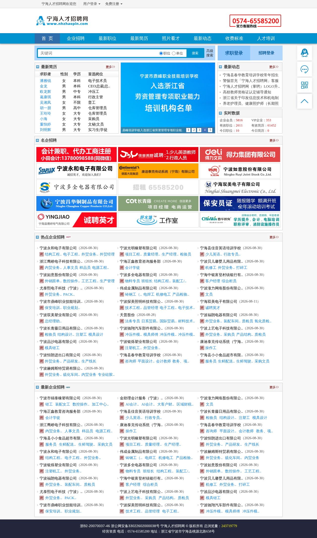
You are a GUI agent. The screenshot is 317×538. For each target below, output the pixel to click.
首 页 (47, 38)
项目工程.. (133, 254)
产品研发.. (71, 361)
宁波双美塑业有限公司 (58, 315)
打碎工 (241, 268)
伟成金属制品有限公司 (138, 288)
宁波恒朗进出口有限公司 (60, 355)
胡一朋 (45, 108)
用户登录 (90, 4)
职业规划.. (71, 308)
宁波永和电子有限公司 (58, 248)
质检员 (247, 321)
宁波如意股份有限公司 (58, 275)
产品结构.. (244, 334)
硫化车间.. (71, 375)
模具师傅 (150, 334)
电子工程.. (71, 254)
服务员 (210, 361)
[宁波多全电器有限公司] (76, 193)
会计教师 (163, 361)
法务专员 (132, 321)
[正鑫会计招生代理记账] (76, 161)
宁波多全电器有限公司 (138, 275)
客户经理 (212, 281)
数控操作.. (71, 281)
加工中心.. (100, 404)
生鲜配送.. (226, 361)
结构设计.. (65, 334)
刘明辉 (45, 130)
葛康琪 (45, 97)
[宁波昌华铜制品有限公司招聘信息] (76, 210)
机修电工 (163, 294)
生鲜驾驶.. (244, 361)
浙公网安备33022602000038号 (135, 526)
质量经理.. (151, 254)
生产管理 (107, 281)
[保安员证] (240, 210)
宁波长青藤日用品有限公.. (61, 328)
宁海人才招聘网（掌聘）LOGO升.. (251, 86)
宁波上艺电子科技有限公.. (221, 328)
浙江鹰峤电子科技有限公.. (61, 261)
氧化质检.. (263, 321)
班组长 (147, 281)
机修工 (210, 268)
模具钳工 (52, 348)
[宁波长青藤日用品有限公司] (158, 210)
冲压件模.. (133, 334)
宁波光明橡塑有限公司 (138, 248)
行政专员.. (232, 254)
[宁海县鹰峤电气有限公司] (76, 226)
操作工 (210, 348)
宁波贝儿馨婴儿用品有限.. (221, 261)
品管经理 (150, 308)
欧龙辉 (45, 92)
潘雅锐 (45, 81)
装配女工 (62, 404)
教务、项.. (180, 361)
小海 (43, 119)
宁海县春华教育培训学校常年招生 (251, 75)
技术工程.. (133, 308)
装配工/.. (179, 281)
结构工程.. (53, 254)
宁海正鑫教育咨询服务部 (140, 261)
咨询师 (130, 361)
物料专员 (132, 281)
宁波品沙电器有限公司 (58, 342)
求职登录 (234, 53)
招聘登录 (266, 53)
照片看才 (171, 38)
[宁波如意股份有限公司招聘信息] (240, 177)
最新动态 (202, 38)
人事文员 (70, 268)
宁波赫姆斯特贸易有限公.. (61, 368)
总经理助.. (53, 321)
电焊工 (149, 294)
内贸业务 (88, 375)
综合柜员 (229, 281)
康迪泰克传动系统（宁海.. (221, 342)
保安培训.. (53, 308)
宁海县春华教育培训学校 (140, 355)
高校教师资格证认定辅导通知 (247, 92)
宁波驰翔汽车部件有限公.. (141, 328)
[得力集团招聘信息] (240, 161)
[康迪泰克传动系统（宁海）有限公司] (158, 177)
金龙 (43, 86)
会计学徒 (132, 268)
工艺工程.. (89, 281)
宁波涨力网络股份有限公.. (221, 288)
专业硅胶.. (106, 375)
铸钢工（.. (133, 294)
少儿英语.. (213, 254)
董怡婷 (45, 124)
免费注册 (112, 4)
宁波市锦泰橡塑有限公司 (60, 398)
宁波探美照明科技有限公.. (141, 302)
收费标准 (234, 38)
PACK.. (69, 294)
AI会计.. (132, 404)
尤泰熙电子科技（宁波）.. (61, 288)
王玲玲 (45, 113)
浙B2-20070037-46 (95, 526)
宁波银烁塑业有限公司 (138, 342)
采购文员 (262, 361)
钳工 (49, 404)
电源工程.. (100, 268)
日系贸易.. (149, 321)
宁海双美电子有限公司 (218, 302)
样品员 (85, 268)
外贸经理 (107, 254)
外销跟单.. (53, 281)
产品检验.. (180, 294)
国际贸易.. (168, 321)
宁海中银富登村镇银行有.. (221, 275)
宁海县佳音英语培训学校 (220, 248)
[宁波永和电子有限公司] (76, 177)
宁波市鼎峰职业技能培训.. (61, 302)
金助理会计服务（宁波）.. (141, 398)
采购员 (229, 334)
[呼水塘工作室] (158, 226)
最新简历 (139, 38)
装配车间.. (232, 321)
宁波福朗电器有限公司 (218, 315)
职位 (166, 53)
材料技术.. (186, 321)
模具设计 (95, 334)
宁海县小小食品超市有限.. (221, 355)
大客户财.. (165, 404)
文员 (209, 294)
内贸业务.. (53, 268)
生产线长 (88, 361)
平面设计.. (146, 361)
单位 (179, 53)
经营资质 (109, 531)
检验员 (185, 254)
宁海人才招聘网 (172, 526)
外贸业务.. (89, 254)
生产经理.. (170, 254)
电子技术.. (186, 308)
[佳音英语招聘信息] (158, 161)
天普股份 (127, 315)
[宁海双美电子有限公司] (240, 193)
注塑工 (81, 334)
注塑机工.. (133, 348)
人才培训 (266, 38)
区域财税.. (185, 404)
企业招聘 (76, 38)
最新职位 (107, 38)
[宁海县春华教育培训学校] (240, 226)
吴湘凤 (45, 102)
